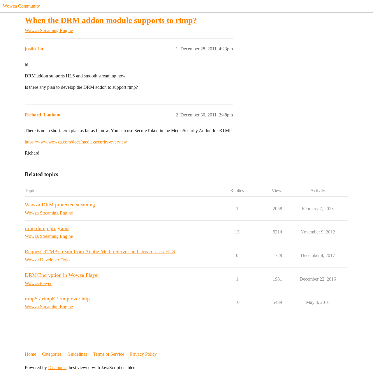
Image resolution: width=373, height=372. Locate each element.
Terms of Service (108, 354)
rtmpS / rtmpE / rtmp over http (57, 299)
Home (30, 354)
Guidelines (77, 354)
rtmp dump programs (47, 228)
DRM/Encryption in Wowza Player (62, 275)
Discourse (57, 367)
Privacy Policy (143, 354)
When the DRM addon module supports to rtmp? (111, 20)
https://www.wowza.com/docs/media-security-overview (76, 141)
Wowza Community (21, 5)
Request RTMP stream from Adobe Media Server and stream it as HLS (100, 251)
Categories (51, 354)
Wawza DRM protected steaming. (60, 205)
